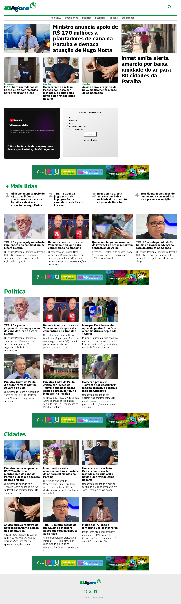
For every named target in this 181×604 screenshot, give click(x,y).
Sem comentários (77, 129)
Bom (71, 117)
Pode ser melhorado (78, 126)
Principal (56, 18)
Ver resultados (90, 140)
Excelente (73, 120)
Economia (100, 18)
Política (86, 18)
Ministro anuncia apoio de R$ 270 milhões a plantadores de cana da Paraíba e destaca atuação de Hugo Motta (28, 199)
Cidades (113, 18)
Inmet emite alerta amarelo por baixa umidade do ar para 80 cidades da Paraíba (112, 198)
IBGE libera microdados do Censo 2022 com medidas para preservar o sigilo (157, 196)
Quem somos (71, 18)
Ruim (71, 123)
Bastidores (128, 18)
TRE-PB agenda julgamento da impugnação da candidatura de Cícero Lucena (68, 199)
